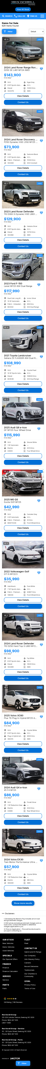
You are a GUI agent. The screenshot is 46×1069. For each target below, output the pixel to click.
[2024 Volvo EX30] (23, 842)
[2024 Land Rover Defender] (23, 626)
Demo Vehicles (8, 947)
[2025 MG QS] (23, 482)
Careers (27, 963)
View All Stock (23, 9)
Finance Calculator (10, 971)
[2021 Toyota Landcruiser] (23, 338)
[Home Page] (23, 3)
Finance (6, 968)
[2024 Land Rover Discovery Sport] (23, 122)
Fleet (26, 943)
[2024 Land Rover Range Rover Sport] (23, 50)
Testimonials (29, 970)
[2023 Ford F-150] (23, 266)
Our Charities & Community (30, 975)
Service (6, 980)
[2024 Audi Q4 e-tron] (23, 770)
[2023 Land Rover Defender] (23, 194)
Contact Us (23, 102)
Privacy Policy (30, 985)
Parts (5, 988)
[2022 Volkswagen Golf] (23, 554)
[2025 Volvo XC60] (23, 698)
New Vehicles (8, 943)
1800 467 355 (12, 1020)
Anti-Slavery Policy (31, 959)
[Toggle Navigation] (42, 16)
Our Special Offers (10, 959)
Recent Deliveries (31, 966)
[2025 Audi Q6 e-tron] (23, 410)
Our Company (30, 956)
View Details (23, 96)
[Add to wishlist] (41, 69)
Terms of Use (29, 988)
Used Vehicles (8, 951)
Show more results (23, 903)
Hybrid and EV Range (32, 952)
